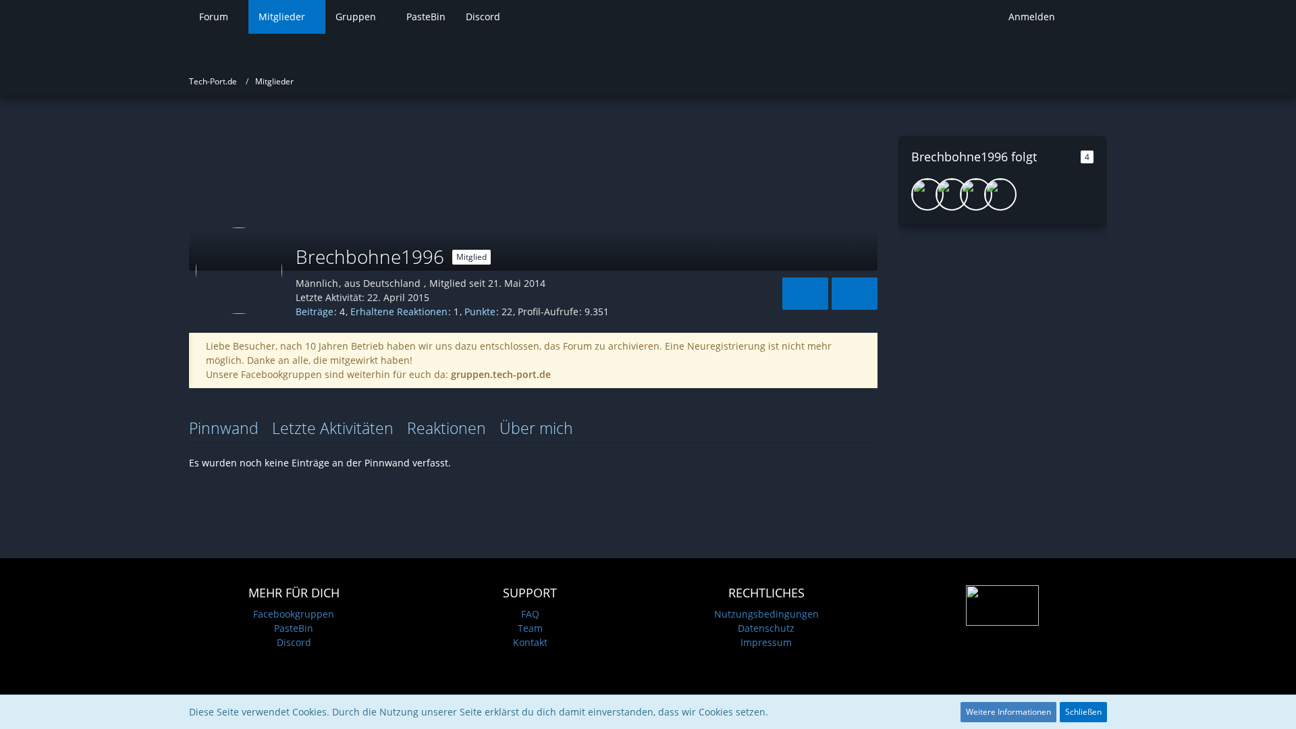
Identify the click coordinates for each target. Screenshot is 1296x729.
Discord (294, 642)
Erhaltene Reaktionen (399, 311)
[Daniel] (976, 194)
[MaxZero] (1000, 194)
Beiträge (314, 311)
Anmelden (1031, 16)
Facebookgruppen (293, 614)
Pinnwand (224, 428)
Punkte (479, 311)
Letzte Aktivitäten (333, 428)
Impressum (766, 642)
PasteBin (293, 628)
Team (530, 628)
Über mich (536, 428)
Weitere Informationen (1008, 712)
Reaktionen (446, 428)
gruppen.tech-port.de (501, 374)
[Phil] (927, 194)
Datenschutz (766, 628)
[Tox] (952, 194)
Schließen (1083, 712)
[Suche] (1086, 17)
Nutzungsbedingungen (766, 614)
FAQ (530, 614)
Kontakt (530, 642)
